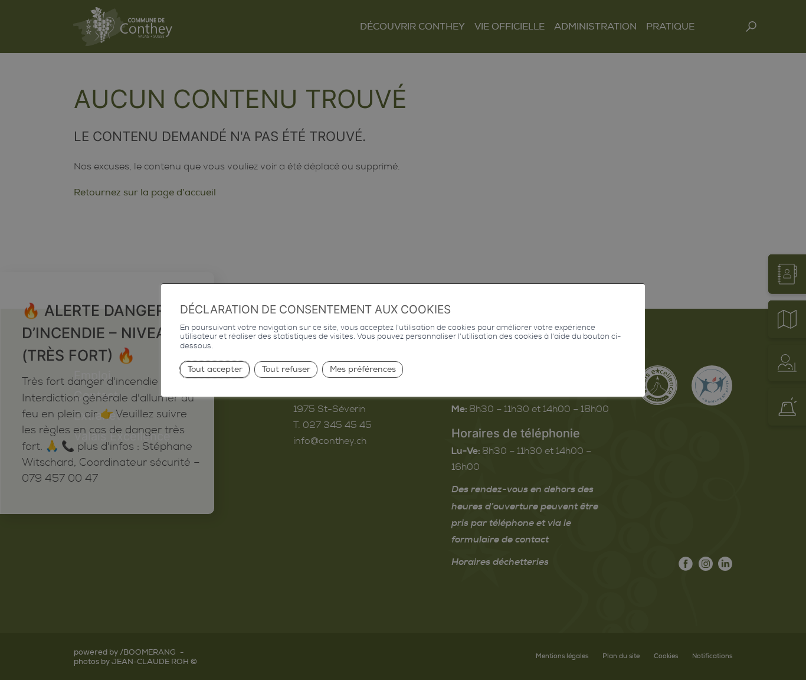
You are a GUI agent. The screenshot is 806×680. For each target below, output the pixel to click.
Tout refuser (286, 369)
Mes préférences (363, 369)
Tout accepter (215, 369)
